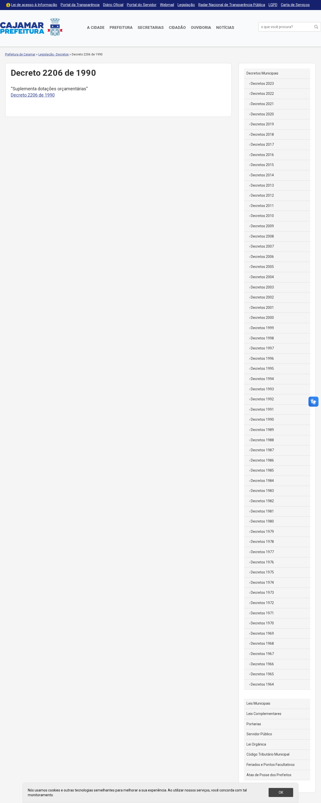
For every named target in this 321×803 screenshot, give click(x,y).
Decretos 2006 (262, 257)
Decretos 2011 (262, 206)
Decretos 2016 (262, 155)
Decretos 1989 (262, 430)
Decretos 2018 (262, 134)
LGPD (273, 5)
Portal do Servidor (141, 5)
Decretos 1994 (262, 379)
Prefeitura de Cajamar (31, 27)
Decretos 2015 (262, 165)
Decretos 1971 (262, 613)
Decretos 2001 (262, 308)
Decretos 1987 (262, 450)
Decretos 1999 (262, 328)
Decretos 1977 (262, 552)
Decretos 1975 (262, 572)
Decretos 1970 (262, 623)
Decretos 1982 (262, 501)
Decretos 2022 (262, 94)
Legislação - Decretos (53, 54)
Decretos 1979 (262, 532)
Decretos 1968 (262, 643)
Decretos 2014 (262, 175)
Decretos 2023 (262, 84)
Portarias (254, 724)
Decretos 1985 (262, 470)
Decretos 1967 (262, 654)
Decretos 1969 (262, 633)
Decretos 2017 (262, 144)
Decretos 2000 (262, 318)
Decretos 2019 (262, 124)
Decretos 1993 (262, 389)
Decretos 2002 (262, 297)
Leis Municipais (258, 703)
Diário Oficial (113, 5)
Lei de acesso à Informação (34, 5)
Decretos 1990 (262, 419)
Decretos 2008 (262, 236)
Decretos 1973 (262, 593)
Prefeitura (121, 27)
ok (281, 792)
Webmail (167, 5)
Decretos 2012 (262, 195)
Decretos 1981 (262, 511)
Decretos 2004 (262, 277)
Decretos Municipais (262, 73)
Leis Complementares (264, 714)
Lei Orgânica (256, 744)
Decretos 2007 (262, 246)
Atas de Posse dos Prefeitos (269, 775)
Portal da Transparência (80, 5)
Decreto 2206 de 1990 (33, 95)
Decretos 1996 (262, 358)
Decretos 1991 (262, 409)
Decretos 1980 (262, 521)
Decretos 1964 (262, 684)
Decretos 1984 (262, 481)
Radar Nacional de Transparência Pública (231, 5)
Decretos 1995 (262, 369)
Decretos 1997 (262, 348)
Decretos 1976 (262, 562)
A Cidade (96, 27)
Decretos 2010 (262, 216)
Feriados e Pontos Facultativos (271, 765)
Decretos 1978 (262, 542)
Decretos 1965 (262, 674)
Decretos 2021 (262, 104)
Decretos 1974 (262, 582)
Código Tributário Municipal (268, 754)
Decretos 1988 (262, 440)
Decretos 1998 (262, 338)
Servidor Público (259, 734)
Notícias (225, 27)
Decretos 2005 (262, 267)
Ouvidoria (201, 27)
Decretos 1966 (262, 664)
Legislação (186, 5)
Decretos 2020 (262, 114)
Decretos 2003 (262, 287)
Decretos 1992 (262, 399)
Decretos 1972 (262, 603)
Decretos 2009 (262, 226)
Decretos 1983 (262, 491)
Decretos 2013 (262, 185)
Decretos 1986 (262, 460)
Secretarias (151, 27)
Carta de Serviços (295, 5)
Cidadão (177, 27)
